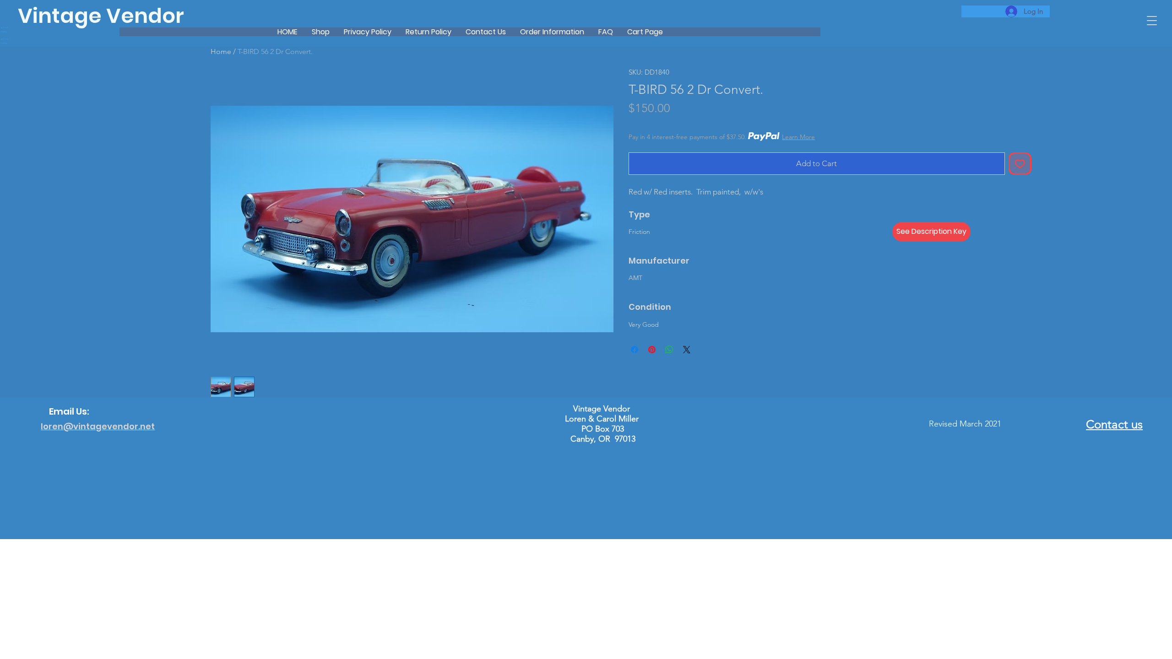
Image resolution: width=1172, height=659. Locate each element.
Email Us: (69, 411)
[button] (1152, 20)
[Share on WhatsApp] (669, 349)
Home (221, 51)
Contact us (1114, 424)
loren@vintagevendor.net (98, 426)
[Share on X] (686, 349)
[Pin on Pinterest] (651, 349)
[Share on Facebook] (634, 349)
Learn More (798, 137)
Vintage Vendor (101, 15)
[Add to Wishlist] (1020, 163)
